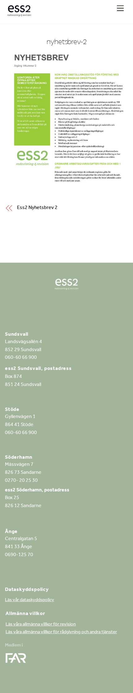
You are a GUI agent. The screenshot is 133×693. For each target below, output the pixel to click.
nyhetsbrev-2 (66, 41)
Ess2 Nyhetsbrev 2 (37, 208)
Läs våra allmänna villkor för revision (41, 624)
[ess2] (19, 13)
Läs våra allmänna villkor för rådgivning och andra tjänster (61, 632)
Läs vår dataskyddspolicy (29, 600)
